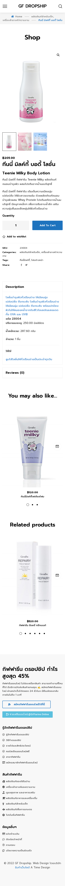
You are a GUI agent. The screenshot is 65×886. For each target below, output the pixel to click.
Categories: (9, 252)
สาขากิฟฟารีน (13, 757)
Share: (6, 265)
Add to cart (48, 225)
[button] (27, 714)
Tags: (5, 260)
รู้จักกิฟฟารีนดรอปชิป (17, 734)
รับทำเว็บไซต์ (23, 867)
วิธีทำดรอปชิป (13, 740)
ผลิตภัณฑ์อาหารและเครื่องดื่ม (21, 798)
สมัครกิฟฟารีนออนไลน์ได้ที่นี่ (29, 704)
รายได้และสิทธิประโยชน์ (18, 745)
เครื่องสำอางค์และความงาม (20, 787)
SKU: (5, 248)
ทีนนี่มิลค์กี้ (25, 260)
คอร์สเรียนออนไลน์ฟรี (18, 751)
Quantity (8, 216)
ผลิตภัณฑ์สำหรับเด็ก (30, 252)
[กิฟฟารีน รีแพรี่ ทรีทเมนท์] (32, 576)
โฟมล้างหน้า (37, 260)
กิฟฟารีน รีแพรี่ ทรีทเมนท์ (32, 625)
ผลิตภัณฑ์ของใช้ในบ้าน (18, 781)
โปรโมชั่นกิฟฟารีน (15, 815)
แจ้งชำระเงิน (12, 834)
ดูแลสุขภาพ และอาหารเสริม (20, 792)
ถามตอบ (10, 845)
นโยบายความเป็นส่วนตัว (19, 850)
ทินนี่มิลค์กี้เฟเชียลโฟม (32, 496)
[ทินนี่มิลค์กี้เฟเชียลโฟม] (32, 447)
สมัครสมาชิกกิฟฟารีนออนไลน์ (22, 762)
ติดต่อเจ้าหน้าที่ (14, 839)
